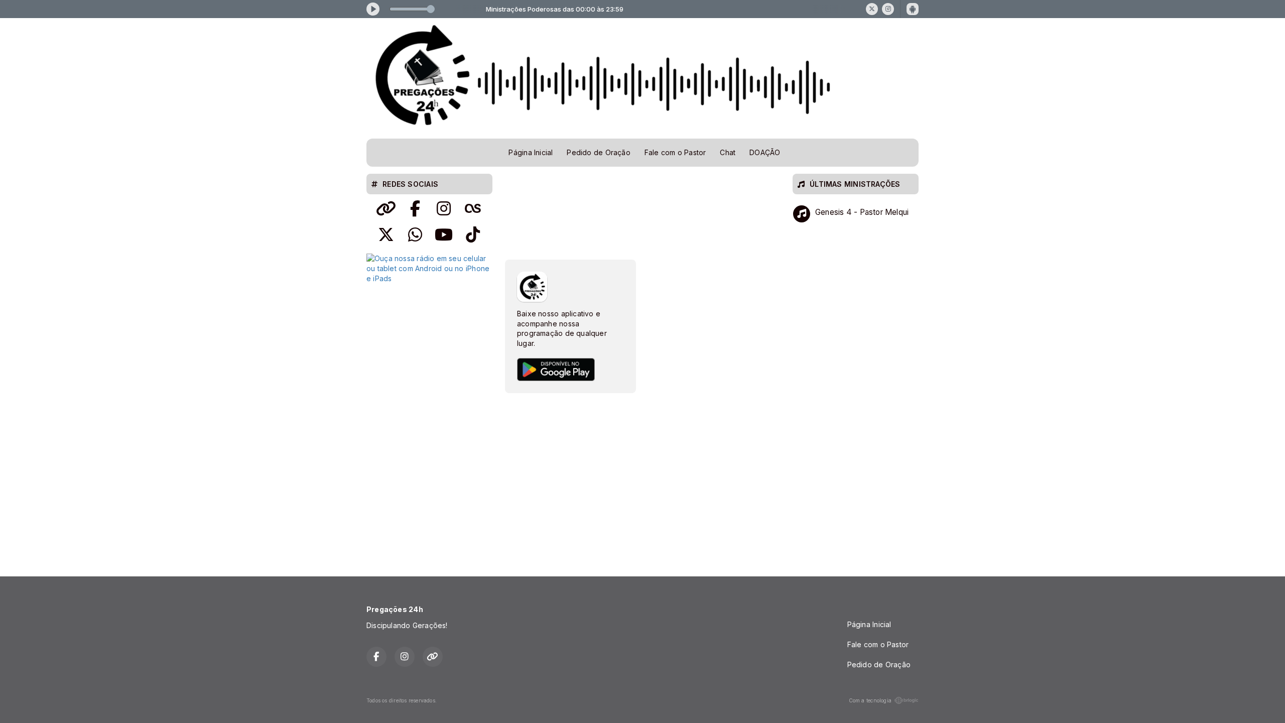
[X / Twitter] (872, 9)
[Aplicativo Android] (913, 9)
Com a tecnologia (870, 700)
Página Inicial (530, 152)
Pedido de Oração (598, 152)
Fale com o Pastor (675, 152)
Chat (727, 152)
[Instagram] (888, 9)
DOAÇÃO (764, 152)
